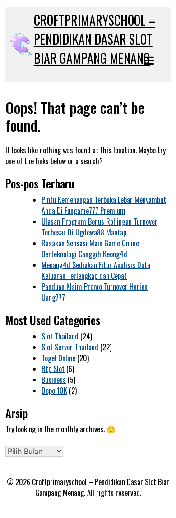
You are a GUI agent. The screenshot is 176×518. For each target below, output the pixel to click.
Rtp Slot (53, 368)
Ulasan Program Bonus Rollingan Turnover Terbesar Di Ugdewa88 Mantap (99, 227)
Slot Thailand (60, 336)
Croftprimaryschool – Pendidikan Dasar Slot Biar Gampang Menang (94, 39)
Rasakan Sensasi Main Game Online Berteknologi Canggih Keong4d (90, 248)
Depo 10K (54, 390)
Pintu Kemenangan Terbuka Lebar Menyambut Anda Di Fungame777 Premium (104, 205)
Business (54, 379)
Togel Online (58, 358)
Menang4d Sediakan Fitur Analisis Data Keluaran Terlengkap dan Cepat (96, 270)
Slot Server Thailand (70, 347)
